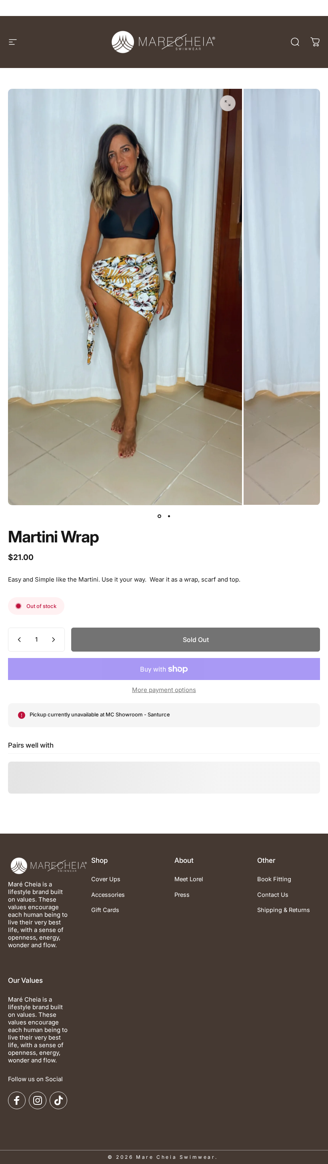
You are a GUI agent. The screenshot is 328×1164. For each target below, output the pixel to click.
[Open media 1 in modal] (228, 103)
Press (182, 894)
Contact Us (272, 894)
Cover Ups (105, 879)
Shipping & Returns (283, 910)
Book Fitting (274, 879)
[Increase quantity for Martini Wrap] (55, 639)
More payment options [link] (164, 690)
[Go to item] (159, 516)
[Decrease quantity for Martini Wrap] (17, 639)
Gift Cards (105, 910)
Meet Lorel (188, 879)
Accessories (108, 894)
